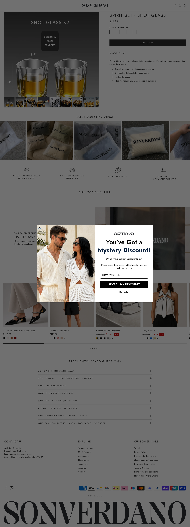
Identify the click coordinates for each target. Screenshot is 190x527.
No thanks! (124, 292)
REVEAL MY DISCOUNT (124, 284)
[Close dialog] (39, 227)
